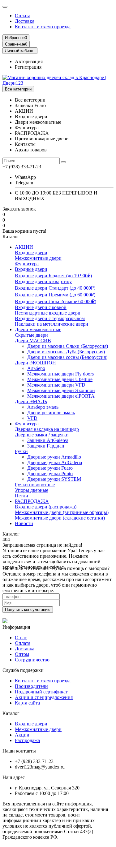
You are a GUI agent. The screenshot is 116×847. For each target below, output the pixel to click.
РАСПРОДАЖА (32, 501)
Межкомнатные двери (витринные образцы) (62, 512)
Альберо (36, 368)
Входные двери (31, 252)
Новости (24, 523)
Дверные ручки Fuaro (50, 468)
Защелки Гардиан (45, 445)
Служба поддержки (23, 670)
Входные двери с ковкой (41, 307)
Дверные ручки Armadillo (54, 457)
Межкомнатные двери (38, 258)
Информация (16, 627)
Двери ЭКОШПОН (35, 362)
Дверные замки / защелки (42, 434)
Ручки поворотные (35, 484)
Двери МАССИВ (33, 340)
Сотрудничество (32, 659)
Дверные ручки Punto (50, 473)
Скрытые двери (31, 335)
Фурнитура (27, 263)
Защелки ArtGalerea (47, 440)
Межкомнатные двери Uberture (59, 379)
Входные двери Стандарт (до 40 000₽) (55, 288)
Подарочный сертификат (41, 691)
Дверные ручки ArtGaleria (54, 462)
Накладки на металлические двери (51, 324)
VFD (32, 418)
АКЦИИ (24, 247)
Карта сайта (27, 702)
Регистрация (28, 67)
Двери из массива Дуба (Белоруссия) (66, 351)
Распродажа (27, 740)
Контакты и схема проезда (43, 26)
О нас (21, 637)
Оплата (22, 15)
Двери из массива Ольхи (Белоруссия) (67, 346)
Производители (31, 686)
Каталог (10, 713)
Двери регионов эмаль (51, 412)
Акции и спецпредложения (44, 697)
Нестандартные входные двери (47, 312)
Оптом (22, 654)
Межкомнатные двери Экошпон (61, 390)
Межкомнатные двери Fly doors (60, 373)
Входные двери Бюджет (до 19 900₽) (53, 275)
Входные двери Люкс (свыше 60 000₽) (55, 301)
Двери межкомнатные (38, 329)
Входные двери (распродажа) (45, 506)
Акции (22, 734)
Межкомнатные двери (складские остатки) (60, 517)
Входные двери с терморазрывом (50, 318)
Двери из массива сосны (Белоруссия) (67, 357)
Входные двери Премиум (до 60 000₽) (55, 294)
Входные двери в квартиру (43, 281)
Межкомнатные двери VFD (56, 384)
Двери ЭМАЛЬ (31, 401)
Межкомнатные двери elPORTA (61, 396)
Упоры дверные (31, 490)
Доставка (24, 21)
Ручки (21, 451)
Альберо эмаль (42, 407)
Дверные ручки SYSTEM (54, 479)
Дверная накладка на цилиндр (47, 429)
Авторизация (29, 61)
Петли (21, 495)
